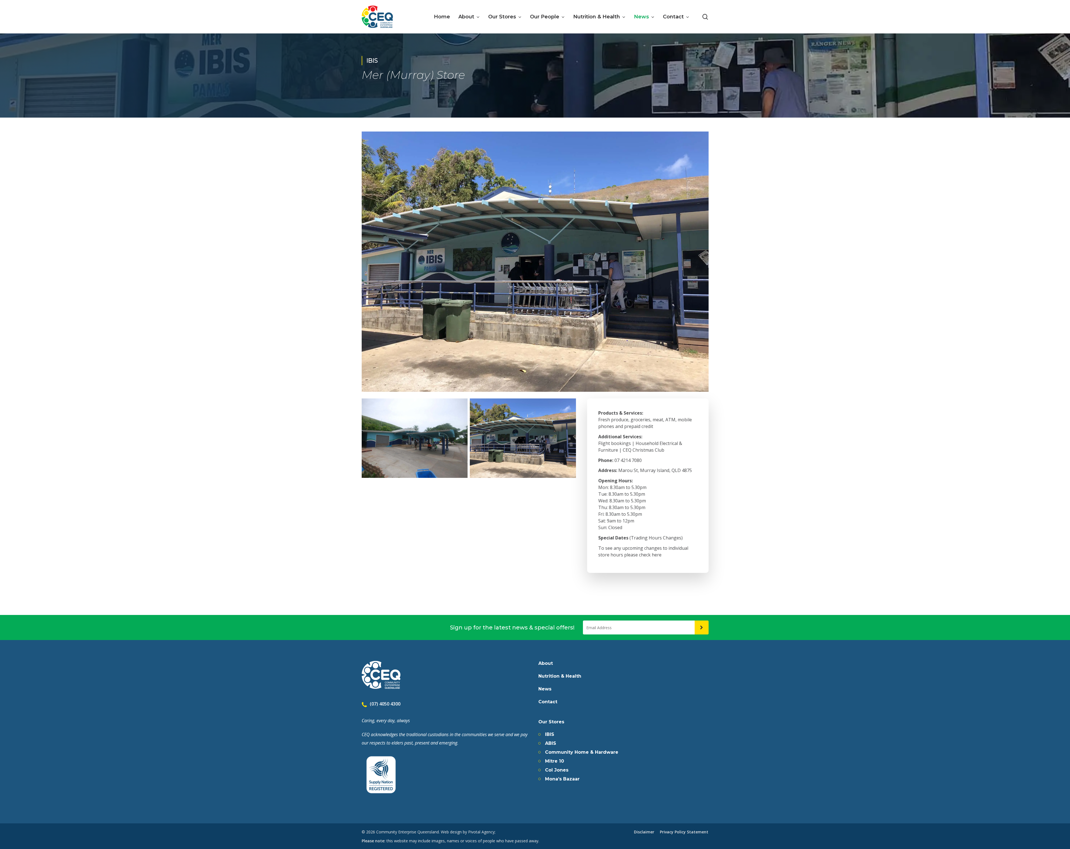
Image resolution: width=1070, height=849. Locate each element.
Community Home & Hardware (581, 752)
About (545, 663)
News (544, 689)
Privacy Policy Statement (684, 832)
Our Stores (551, 721)
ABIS (550, 743)
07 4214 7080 (628, 460)
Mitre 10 (554, 761)
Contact (547, 701)
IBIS (549, 734)
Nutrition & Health (559, 676)
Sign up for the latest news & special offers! (512, 627)
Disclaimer (644, 832)
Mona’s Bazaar (562, 779)
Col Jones (556, 770)
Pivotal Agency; (481, 832)
